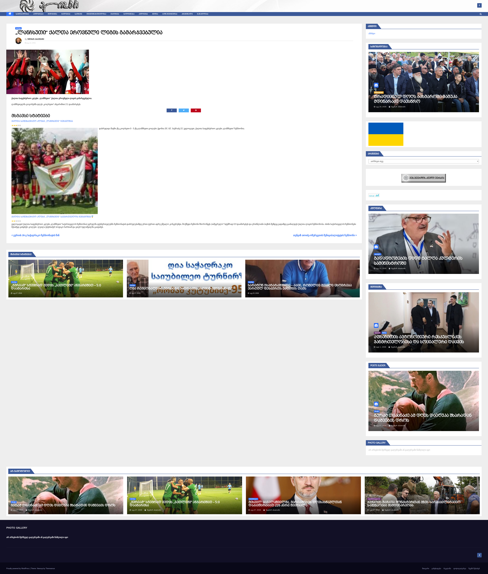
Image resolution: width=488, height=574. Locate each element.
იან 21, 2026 (381, 347)
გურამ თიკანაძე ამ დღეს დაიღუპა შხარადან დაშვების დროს (63, 505)
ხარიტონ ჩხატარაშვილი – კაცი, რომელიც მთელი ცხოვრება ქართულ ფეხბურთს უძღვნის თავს (300, 287)
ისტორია (115, 14)
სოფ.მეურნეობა (169, 14)
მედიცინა (52, 14)
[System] (423, 178)
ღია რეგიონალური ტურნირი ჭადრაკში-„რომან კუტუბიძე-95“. (181, 288)
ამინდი (371, 33)
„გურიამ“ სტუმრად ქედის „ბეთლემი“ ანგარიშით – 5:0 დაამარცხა (56, 287)
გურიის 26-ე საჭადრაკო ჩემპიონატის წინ (36, 235)
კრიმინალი (187, 14)
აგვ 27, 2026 (381, 426)
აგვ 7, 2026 (387, 107)
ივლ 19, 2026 (381, 268)
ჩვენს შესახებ (474, 568)
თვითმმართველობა (96, 14)
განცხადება (436, 568)
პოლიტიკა (38, 14)
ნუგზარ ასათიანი (36, 39)
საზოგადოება (22, 14)
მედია (155, 14)
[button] (481, 14)
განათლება (202, 14)
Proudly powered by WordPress (18, 568)
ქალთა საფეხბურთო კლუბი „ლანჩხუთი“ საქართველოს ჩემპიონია (51, 217)
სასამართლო (379, 411)
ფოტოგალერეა (459, 568)
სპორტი (78, 14)
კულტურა (143, 14)
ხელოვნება (129, 14)
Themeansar (50, 568)
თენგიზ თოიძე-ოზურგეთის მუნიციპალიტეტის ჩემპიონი (324, 235)
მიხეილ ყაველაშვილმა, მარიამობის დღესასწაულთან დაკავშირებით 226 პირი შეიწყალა (419, 420)
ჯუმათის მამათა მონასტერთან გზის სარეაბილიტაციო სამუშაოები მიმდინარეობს (413, 503)
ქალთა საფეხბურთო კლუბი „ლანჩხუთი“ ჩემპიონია (42, 121)
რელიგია (65, 14)
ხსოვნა (14, 502)
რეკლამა (447, 568)
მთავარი (425, 568)
